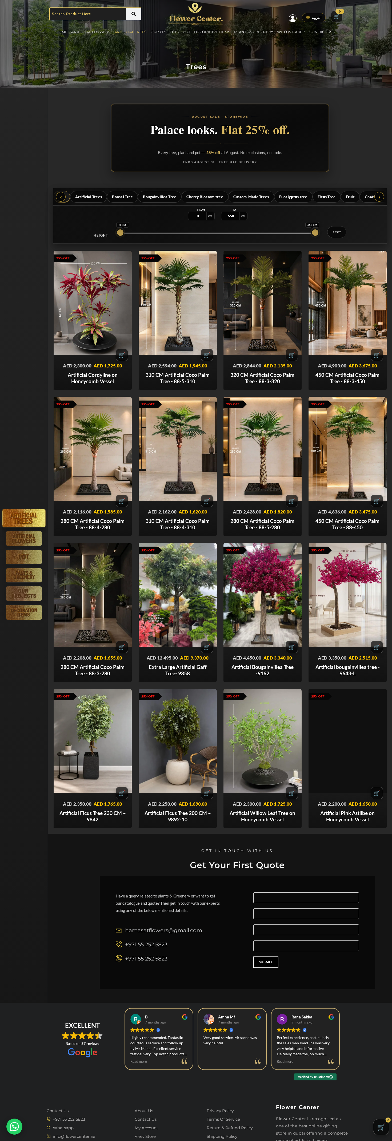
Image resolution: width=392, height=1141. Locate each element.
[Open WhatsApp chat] (14, 1127)
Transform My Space (196, 603)
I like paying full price (196, 617)
